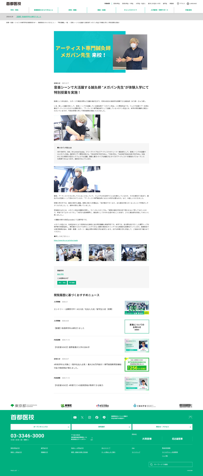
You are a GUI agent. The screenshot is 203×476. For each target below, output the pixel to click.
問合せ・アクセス (162, 427)
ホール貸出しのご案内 (108, 452)
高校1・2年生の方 (16, 452)
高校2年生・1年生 (127, 3)
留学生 (165, 3)
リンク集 (165, 456)
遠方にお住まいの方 (154, 3)
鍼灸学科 (60, 274)
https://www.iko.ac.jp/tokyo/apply (66, 240)
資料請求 (101, 427)
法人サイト (105, 448)
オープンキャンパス (41, 427)
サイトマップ (136, 452)
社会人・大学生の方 (77, 448)
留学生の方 (44, 448)
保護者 (172, 3)
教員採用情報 (166, 448)
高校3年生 (116, 3)
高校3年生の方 (15, 448)
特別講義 (72, 283)
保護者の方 (44, 452)
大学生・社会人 (140, 3)
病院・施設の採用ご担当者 (79, 452)
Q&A (133, 448)
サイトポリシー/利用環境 (170, 452)
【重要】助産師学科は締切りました (28, 17)
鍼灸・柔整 (62, 283)
